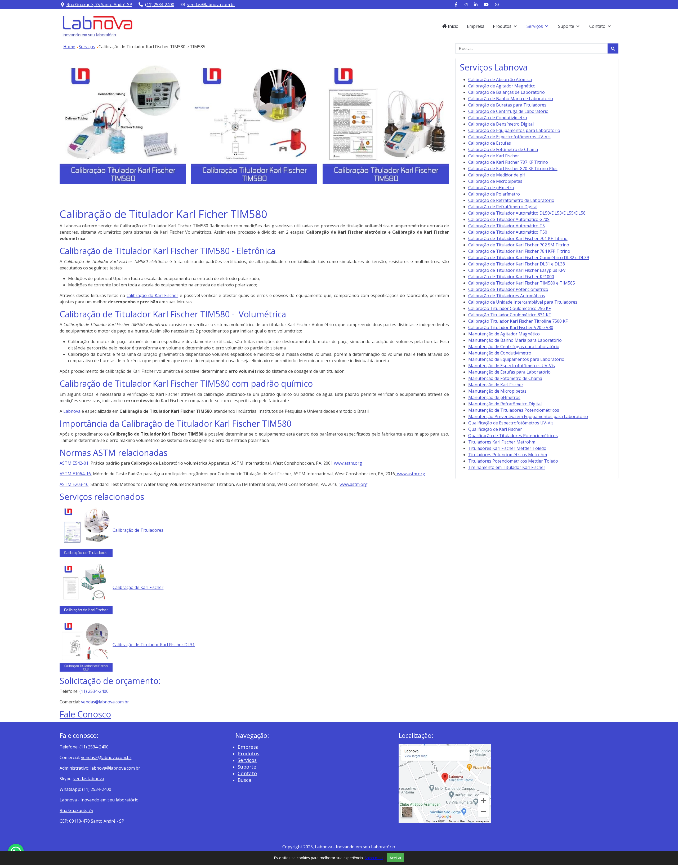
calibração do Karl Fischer (152, 295)
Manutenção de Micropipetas (497, 391)
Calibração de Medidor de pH (496, 175)
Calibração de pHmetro (491, 187)
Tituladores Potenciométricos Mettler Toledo (513, 461)
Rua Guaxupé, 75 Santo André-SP (99, 4)
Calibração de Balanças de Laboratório (506, 92)
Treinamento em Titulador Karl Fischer (506, 467)
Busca (244, 780)
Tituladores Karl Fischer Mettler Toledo (507, 448)
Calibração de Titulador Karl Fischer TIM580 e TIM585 (521, 283)
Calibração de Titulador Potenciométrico (508, 289)
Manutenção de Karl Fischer (495, 385)
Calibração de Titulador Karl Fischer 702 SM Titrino (518, 245)
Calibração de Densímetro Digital (501, 124)
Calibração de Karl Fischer (138, 587)
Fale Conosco (85, 714)
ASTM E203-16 (74, 484)
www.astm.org (347, 463)
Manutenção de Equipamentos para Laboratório (516, 359)
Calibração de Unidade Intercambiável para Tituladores (522, 302)
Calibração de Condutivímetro (497, 118)
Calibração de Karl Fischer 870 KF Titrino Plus (512, 168)
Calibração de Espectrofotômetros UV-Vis (509, 137)
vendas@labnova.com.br (211, 4)
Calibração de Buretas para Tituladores (507, 105)
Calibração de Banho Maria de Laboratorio (510, 98)
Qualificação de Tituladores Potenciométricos (513, 435)
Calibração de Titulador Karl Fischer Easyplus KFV (517, 270)
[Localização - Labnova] (445, 783)
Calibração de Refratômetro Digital (502, 207)
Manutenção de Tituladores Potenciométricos (513, 410)
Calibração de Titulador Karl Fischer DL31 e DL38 (516, 264)
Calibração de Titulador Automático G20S (509, 219)
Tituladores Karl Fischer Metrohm (501, 442)
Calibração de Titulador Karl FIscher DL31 (154, 644)
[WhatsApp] (497, 4)
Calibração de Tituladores (138, 530)
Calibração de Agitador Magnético (502, 86)
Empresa (248, 746)
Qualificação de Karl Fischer (495, 429)
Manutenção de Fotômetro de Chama (505, 378)
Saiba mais (374, 857)
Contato (247, 773)
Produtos (248, 753)
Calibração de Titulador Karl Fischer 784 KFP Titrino (519, 251)
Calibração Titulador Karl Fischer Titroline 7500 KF (518, 321)
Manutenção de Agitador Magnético (504, 334)
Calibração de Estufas (489, 143)
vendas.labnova (88, 779)
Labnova (72, 411)
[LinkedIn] (476, 4)
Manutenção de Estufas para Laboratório (509, 372)
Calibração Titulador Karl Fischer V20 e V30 (510, 327)
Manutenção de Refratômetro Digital (505, 404)
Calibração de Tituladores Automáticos (506, 296)
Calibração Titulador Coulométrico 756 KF (509, 308)
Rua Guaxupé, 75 (76, 810)
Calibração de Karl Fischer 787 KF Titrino (508, 162)
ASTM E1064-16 (75, 474)
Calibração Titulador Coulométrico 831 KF (509, 315)
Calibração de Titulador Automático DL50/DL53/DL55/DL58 (527, 213)
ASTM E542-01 (74, 463)
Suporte (247, 766)
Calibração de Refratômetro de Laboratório (511, 200)
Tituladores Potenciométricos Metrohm (507, 455)
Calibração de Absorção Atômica (500, 79)
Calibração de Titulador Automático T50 (507, 232)
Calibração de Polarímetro (494, 194)
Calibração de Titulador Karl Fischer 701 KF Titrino (518, 238)
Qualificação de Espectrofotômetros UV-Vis (511, 423)
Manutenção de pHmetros (494, 397)
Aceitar (396, 857)
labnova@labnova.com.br (115, 768)
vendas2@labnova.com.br (106, 757)
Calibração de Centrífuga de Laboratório (508, 111)
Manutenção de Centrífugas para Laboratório (513, 346)
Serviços (247, 760)
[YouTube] (486, 4)
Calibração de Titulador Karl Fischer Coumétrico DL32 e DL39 (528, 257)
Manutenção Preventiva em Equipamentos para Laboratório (528, 416)
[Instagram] (465, 4)
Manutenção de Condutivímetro (499, 353)
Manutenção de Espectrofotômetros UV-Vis (511, 366)
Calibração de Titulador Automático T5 (506, 226)
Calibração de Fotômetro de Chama (503, 149)
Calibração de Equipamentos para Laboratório (514, 130)
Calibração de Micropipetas (495, 181)
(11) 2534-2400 (159, 4)
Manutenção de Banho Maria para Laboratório (515, 340)
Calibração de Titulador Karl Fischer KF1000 (511, 277)
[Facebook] (456, 4)
